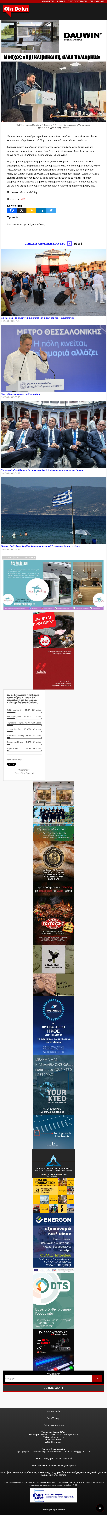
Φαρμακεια (47, 1)
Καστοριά (65, 128)
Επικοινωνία (53, 1411)
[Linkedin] (41, 210)
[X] (21, 210)
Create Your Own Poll (24, 773)
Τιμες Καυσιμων (77, 1)
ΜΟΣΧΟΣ (19, 557)
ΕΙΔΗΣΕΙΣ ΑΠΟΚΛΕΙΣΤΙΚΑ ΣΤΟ (45, 243)
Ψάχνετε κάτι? (53, 1374)
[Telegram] (51, 210)
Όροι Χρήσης (53, 1418)
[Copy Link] (31, 210)
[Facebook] (12, 210)
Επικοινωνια (97, 1)
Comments (24, 770)
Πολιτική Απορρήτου (53, 1425)
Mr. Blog (55, 128)
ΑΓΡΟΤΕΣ (8, 557)
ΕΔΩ (22, 198)
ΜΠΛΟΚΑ (30, 557)
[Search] (97, 1378)
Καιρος (61, 1)
